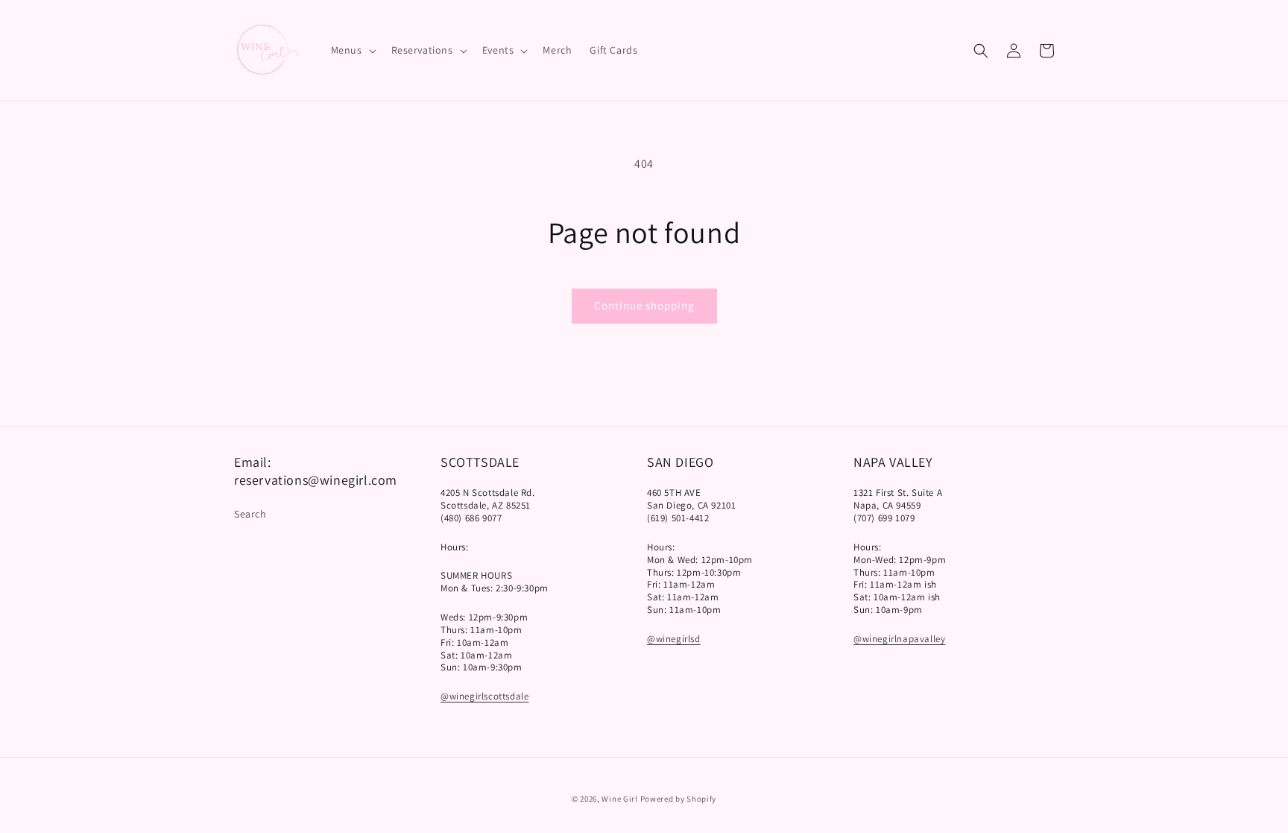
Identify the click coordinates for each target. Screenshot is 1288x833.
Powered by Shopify (678, 798)
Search (250, 514)
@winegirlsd (674, 638)
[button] (352, 50)
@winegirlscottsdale (484, 696)
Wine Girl (619, 798)
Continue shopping (644, 305)
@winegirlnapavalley (899, 638)
